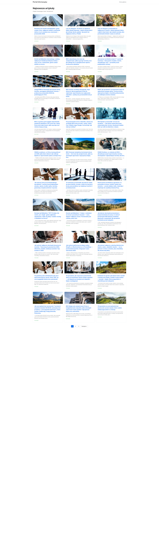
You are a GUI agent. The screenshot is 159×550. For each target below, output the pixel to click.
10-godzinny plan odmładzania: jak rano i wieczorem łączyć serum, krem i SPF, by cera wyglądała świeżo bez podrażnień (46, 277)
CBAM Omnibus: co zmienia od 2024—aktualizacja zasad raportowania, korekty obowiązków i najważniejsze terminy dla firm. (111, 153)
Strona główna (122, 2)
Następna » (84, 326)
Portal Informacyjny (40, 2)
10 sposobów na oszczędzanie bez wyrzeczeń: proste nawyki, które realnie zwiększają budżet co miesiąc (110, 307)
